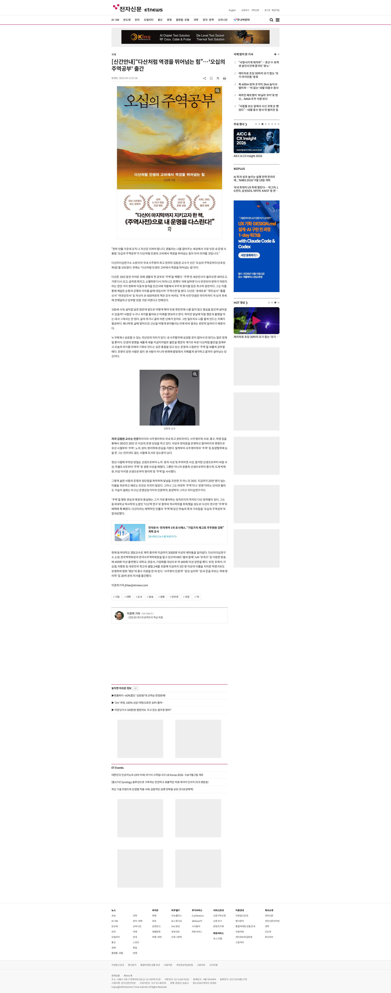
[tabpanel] (257, 86)
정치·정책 (208, 20)
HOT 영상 (241, 302)
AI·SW (115, 20)
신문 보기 (217, 921)
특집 (135, 947)
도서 (140, 596)
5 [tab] (269, 124)
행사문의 (240, 921)
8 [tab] (278, 124)
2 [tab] (278, 54)
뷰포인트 (175, 931)
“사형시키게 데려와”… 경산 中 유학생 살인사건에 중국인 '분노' (259, 64)
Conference (197, 915)
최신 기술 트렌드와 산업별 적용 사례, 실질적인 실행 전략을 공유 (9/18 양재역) (152, 789)
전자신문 (269, 915)
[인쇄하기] (224, 78)
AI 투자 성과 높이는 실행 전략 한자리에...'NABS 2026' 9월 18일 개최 (254, 178)
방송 (151, 596)
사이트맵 (213, 965)
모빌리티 (148, 20)
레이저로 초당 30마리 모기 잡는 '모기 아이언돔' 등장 (258, 75)
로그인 (267, 10)
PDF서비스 (197, 931)
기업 (117, 596)
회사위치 (269, 937)
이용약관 (240, 931)
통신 (160, 20)
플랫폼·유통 (182, 20)
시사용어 (196, 926)
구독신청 (255, 10)
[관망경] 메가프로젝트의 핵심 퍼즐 (145, 617)
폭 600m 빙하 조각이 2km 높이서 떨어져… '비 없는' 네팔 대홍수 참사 (258, 86)
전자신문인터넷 (272, 921)
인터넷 (175, 596)
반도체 (126, 20)
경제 (169, 20)
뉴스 (113, 910)
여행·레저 (157, 937)
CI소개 (268, 931)
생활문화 (156, 931)
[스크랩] (211, 78)
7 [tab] (275, 124)
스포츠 (136, 942)
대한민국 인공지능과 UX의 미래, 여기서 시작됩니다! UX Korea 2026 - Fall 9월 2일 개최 (157, 775)
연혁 (267, 926)
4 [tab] (266, 124)
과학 (196, 20)
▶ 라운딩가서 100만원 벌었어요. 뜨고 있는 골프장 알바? (141, 710)
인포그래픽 (176, 937)
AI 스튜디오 (176, 921)
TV (197, 596)
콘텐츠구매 (218, 926)
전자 (137, 20)
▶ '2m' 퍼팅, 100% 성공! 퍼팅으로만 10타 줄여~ (137, 702)
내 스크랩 (217, 938)
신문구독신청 (219, 915)
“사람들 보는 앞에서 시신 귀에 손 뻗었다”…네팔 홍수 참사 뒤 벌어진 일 (259, 108)
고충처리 (240, 942)
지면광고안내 (242, 915)
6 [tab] (272, 124)
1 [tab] (275, 54)
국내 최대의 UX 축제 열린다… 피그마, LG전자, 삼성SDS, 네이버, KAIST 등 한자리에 (256, 191)
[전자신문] (138, 7)
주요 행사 (240, 124)
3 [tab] (262, 124)
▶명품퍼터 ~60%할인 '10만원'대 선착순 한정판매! (138, 695)
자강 (187, 596)
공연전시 (156, 926)
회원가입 (276, 10)
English (232, 10)
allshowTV (197, 921)
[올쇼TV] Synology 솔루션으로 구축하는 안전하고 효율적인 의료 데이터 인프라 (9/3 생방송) (159, 782)
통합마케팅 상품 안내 (245, 926)
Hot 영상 (175, 926)
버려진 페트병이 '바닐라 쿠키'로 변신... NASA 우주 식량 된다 (258, 97)
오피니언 (223, 20)
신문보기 (245, 10)
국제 (113, 54)
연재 (135, 953)
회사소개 (128, 975)
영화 (162, 596)
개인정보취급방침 (244, 937)
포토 (154, 921)
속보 (113, 915)
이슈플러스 (176, 915)
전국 (135, 937)
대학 (128, 596)
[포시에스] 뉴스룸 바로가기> (162, 536)
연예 (154, 915)
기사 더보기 (146, 613)
